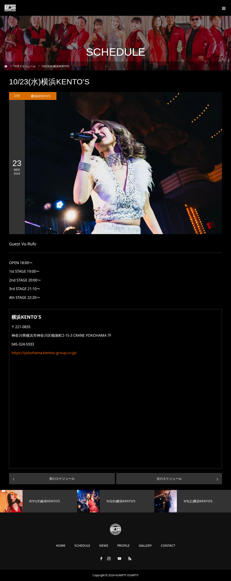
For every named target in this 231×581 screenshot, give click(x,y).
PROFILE (123, 545)
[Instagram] (109, 558)
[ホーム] (6, 65)
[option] (107, 501)
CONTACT (168, 545)
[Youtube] (119, 558)
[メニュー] (223, 8)
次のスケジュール (169, 478)
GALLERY (145, 545)
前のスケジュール (62, 478)
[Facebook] (101, 558)
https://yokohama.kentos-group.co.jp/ (44, 352)
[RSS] (130, 558)
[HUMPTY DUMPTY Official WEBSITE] (10, 8)
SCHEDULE (82, 545)
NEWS (103, 545)
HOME (60, 545)
